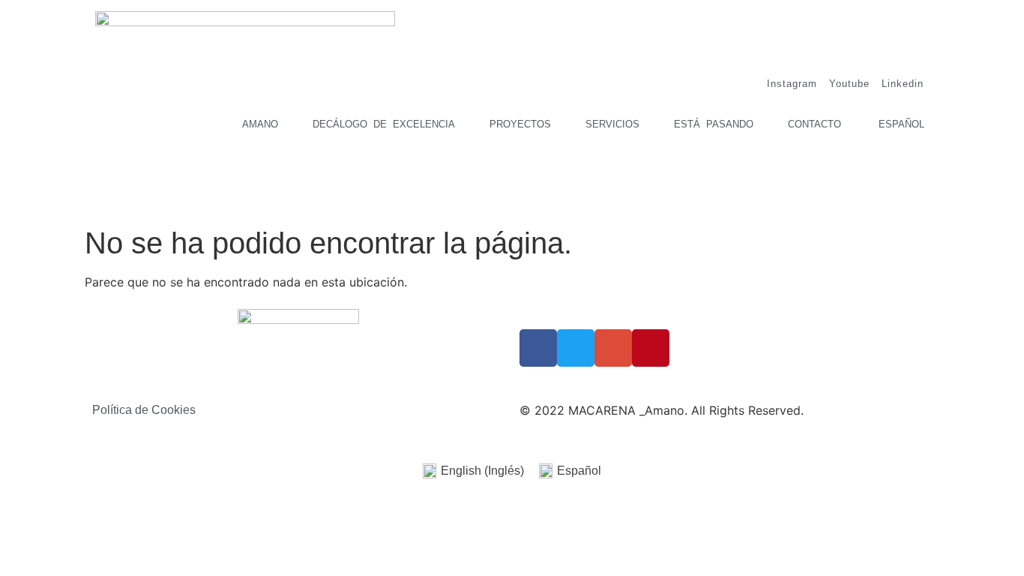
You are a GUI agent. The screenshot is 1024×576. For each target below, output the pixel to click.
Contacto (814, 124)
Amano (260, 124)
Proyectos (520, 124)
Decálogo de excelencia (384, 124)
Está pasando (713, 124)
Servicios (612, 124)
